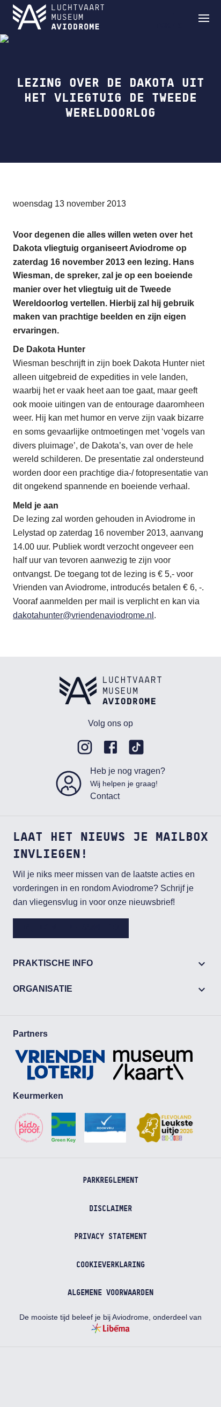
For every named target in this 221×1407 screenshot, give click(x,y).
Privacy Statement (110, 1236)
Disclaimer (110, 1209)
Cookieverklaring (110, 1265)
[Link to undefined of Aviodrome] (85, 747)
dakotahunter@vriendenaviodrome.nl (83, 615)
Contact (105, 796)
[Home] (58, 17)
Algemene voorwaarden (110, 1293)
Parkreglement (110, 1180)
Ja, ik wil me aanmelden (70, 928)
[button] (204, 18)
